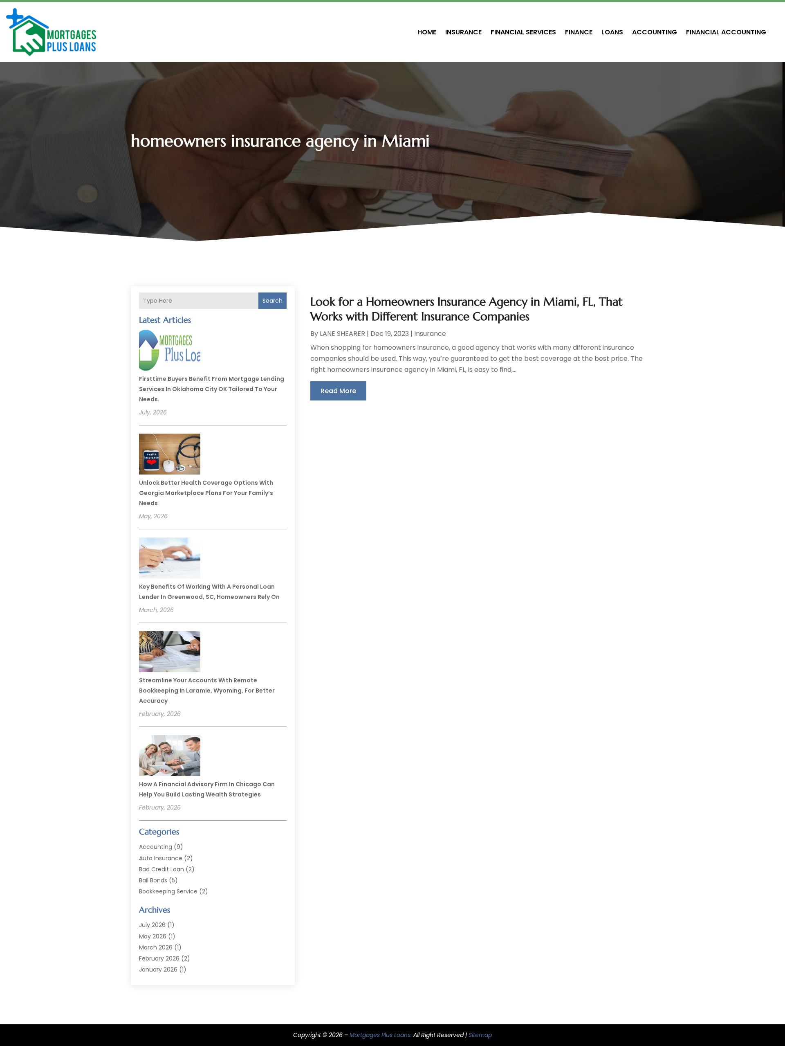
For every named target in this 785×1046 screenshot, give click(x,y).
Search (272, 301)
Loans (612, 32)
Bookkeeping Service (168, 891)
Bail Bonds (153, 880)
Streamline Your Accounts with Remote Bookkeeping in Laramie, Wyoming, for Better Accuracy (207, 690)
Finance (578, 32)
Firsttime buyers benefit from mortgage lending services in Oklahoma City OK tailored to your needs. (211, 389)
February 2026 (159, 958)
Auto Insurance (160, 858)
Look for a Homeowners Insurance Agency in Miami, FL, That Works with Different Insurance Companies (466, 309)
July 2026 (152, 925)
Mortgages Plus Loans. (381, 1035)
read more (338, 391)
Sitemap (480, 1035)
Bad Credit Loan (161, 869)
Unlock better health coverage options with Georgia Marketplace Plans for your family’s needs (206, 493)
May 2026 (152, 936)
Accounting (654, 32)
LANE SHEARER (342, 333)
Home (426, 32)
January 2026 (158, 969)
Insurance (463, 32)
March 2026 (156, 947)
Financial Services (523, 32)
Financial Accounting (726, 32)
